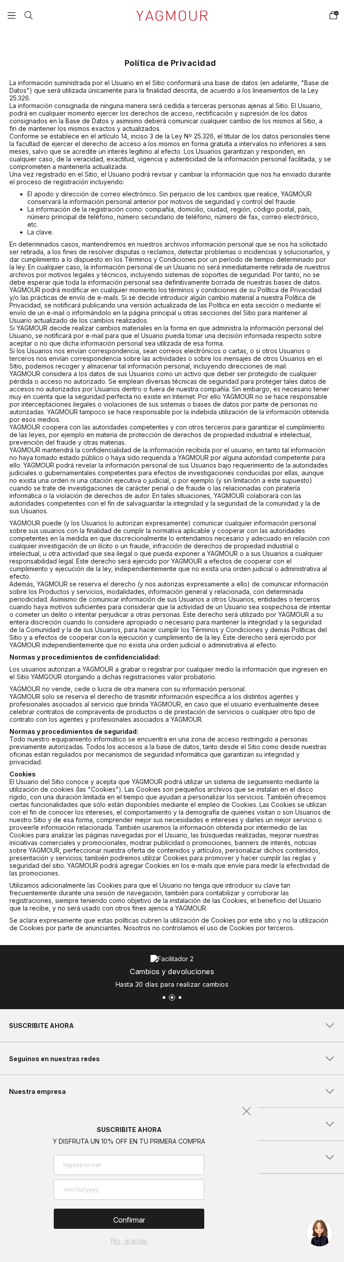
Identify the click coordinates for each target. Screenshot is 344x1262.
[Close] (327, 15)
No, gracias (129, 1240)
